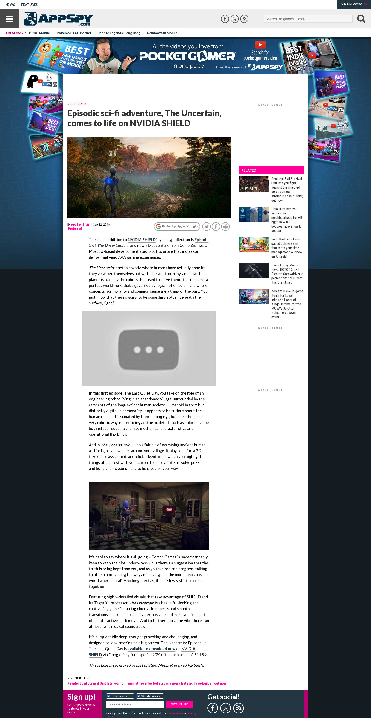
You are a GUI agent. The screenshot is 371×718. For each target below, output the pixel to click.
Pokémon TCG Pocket (74, 33)
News (10, 4)
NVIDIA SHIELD (142, 239)
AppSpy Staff (80, 225)
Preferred (76, 104)
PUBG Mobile (39, 33)
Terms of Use (175, 713)
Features (29, 4)
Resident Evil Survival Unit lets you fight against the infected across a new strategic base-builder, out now (146, 683)
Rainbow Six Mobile (162, 33)
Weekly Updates (150, 696)
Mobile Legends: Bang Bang (119, 33)
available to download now (151, 648)
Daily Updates (119, 696)
